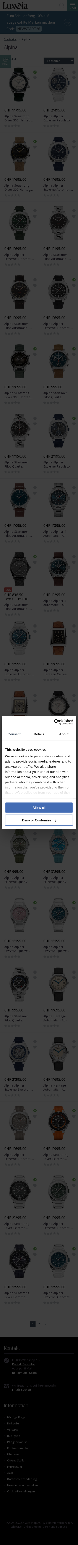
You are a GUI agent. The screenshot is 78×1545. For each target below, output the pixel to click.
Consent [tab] (14, 734)
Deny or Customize (36, 820)
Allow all (39, 807)
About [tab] (64, 734)
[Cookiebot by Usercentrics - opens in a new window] (55, 722)
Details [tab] (39, 734)
